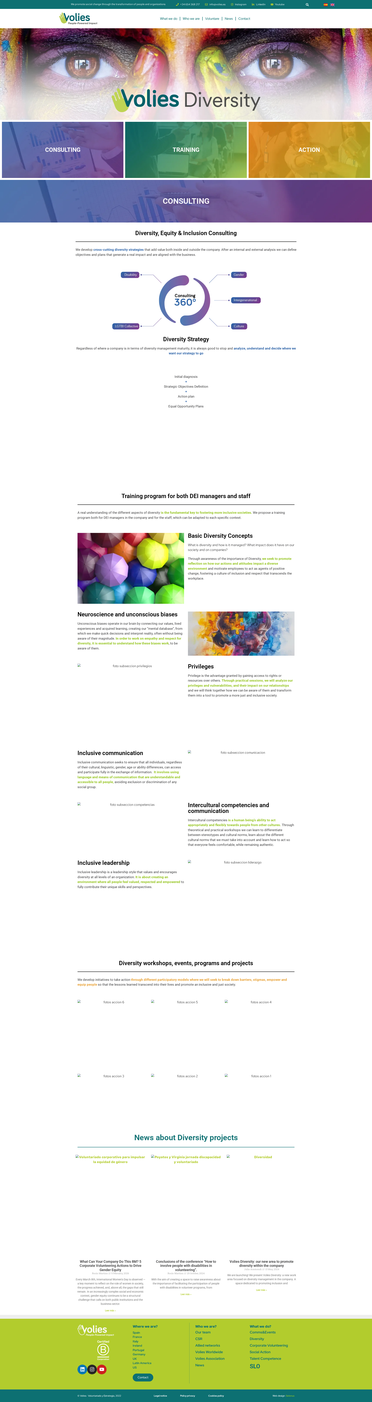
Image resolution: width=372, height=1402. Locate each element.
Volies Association (210, 1358)
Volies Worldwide (209, 1352)
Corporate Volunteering (269, 1345)
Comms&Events (263, 1332)
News (229, 18)
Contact (244, 18)
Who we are (191, 18)
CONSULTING (62, 149)
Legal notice (160, 1395)
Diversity (257, 1339)
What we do (168, 18)
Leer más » (110, 1310)
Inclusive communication (239, 470)
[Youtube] (102, 1369)
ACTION (309, 149)
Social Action (260, 1352)
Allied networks (207, 1345)
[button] (307, 4)
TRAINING (186, 149)
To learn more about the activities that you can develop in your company (207, 1060)
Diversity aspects (186, 470)
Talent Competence (265, 1358)
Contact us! (124, 1059)
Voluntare (212, 18)
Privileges (132, 468)
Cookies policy (216, 1395)
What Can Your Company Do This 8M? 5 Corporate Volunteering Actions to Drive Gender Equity (110, 1265)
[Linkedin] (82, 1369)
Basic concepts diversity (26, 472)
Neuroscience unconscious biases (79, 472)
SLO (255, 1366)
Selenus (290, 1395)
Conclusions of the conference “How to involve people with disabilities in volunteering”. (186, 1265)
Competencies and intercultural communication (293, 472)
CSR (198, 1339)
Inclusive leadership (346, 470)
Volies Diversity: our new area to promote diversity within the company (262, 1263)
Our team (203, 1332)
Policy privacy (187, 1395)
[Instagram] (92, 1369)
